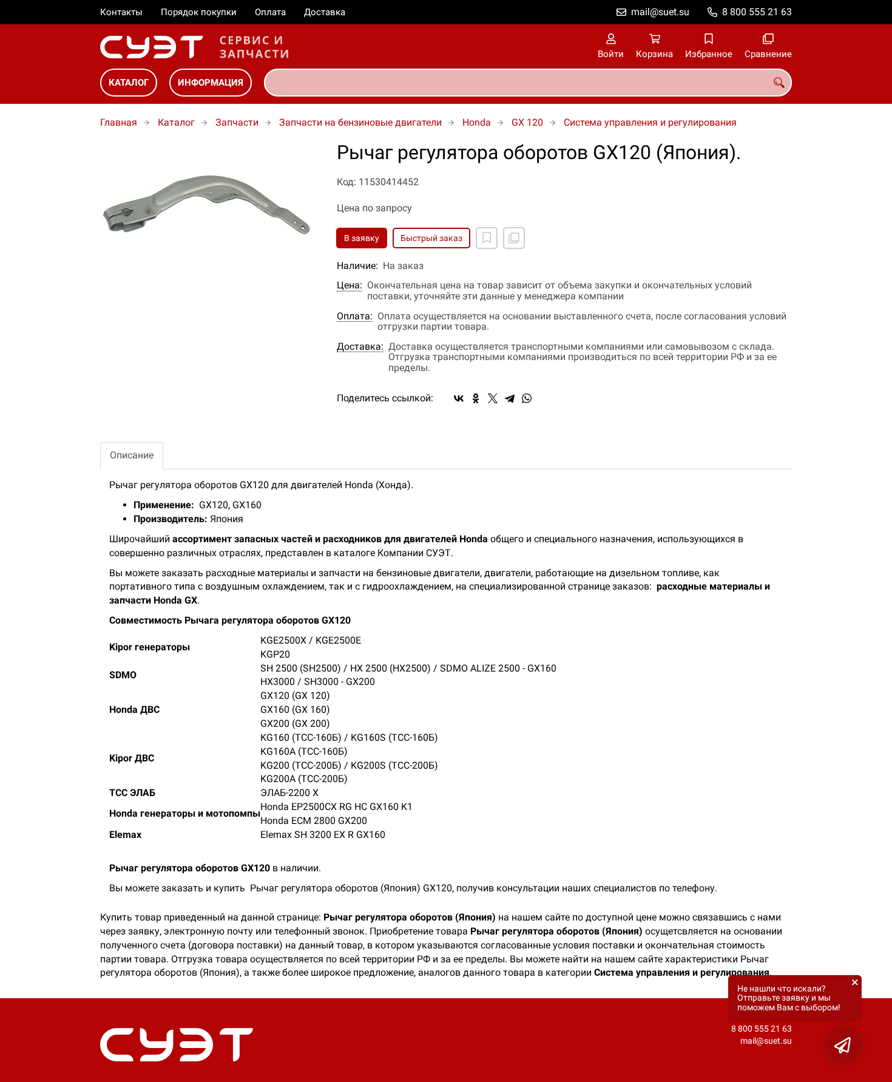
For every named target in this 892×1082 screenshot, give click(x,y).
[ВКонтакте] (458, 398)
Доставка (324, 12)
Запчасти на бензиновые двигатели (360, 122)
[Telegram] (509, 398)
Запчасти (236, 122)
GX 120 (527, 122)
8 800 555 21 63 (757, 12)
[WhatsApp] (526, 398)
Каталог (129, 82)
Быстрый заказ (431, 238)
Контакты (121, 12)
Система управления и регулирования (650, 122)
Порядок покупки (199, 12)
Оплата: (355, 316)
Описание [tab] (132, 455)
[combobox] (528, 83)
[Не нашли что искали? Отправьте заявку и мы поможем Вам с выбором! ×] (843, 1045)
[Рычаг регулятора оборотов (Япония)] (209, 211)
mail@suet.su (660, 12)
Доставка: (360, 346)
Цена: (349, 285)
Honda (476, 122)
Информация (210, 82)
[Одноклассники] (475, 398)
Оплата (270, 12)
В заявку (361, 238)
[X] (492, 398)
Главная (118, 122)
